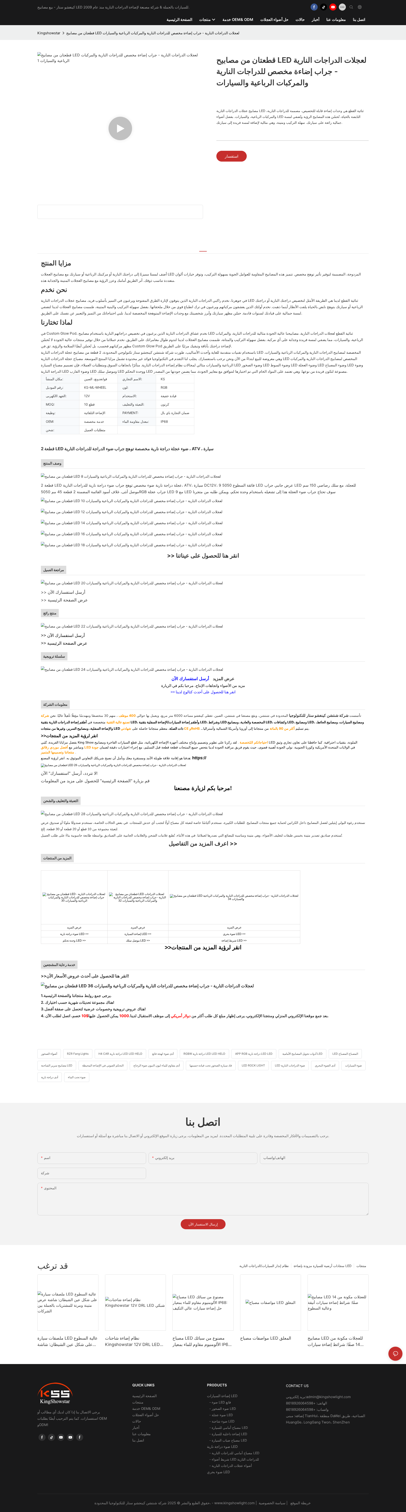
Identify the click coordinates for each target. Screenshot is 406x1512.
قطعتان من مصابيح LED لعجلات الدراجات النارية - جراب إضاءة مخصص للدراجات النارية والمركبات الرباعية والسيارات (152, 33)
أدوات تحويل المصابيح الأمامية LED (302, 1053)
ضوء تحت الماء (77, 1077)
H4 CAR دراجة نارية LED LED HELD (120, 1053)
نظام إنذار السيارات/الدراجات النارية (264, 1266)
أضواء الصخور (49, 1053)
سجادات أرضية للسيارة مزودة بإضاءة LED (322, 1266)
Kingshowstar (48, 33)
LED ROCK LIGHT (253, 1065)
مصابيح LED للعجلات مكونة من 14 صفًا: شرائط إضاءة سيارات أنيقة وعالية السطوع (335, 1342)
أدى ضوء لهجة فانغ (163, 1053)
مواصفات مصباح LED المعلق (265, 1338)
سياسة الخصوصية (285, 1503)
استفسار (231, 156)
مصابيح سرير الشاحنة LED (56, 1065)
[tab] (203, 248)
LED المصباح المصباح (345, 1053)
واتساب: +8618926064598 (307, 1409)
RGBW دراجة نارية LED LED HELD (204, 1053)
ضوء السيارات (353, 1065)
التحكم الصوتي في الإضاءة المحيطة (103, 1065)
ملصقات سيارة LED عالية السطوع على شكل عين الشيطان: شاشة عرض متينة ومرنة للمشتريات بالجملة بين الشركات (67, 1342)
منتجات (361, 1266)
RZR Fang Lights (78, 1053)
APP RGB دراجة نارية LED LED (254, 1053)
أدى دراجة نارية (49, 1077)
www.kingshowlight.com (235, 1503)
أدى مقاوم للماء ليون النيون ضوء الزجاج (156, 1065)
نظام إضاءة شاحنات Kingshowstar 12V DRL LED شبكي (132, 1342)
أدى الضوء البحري (325, 1065)
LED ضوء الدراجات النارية (290, 1065)
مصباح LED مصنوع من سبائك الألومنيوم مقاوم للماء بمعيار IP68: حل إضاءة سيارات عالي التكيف (202, 1342)
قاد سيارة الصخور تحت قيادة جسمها (211, 1065)
